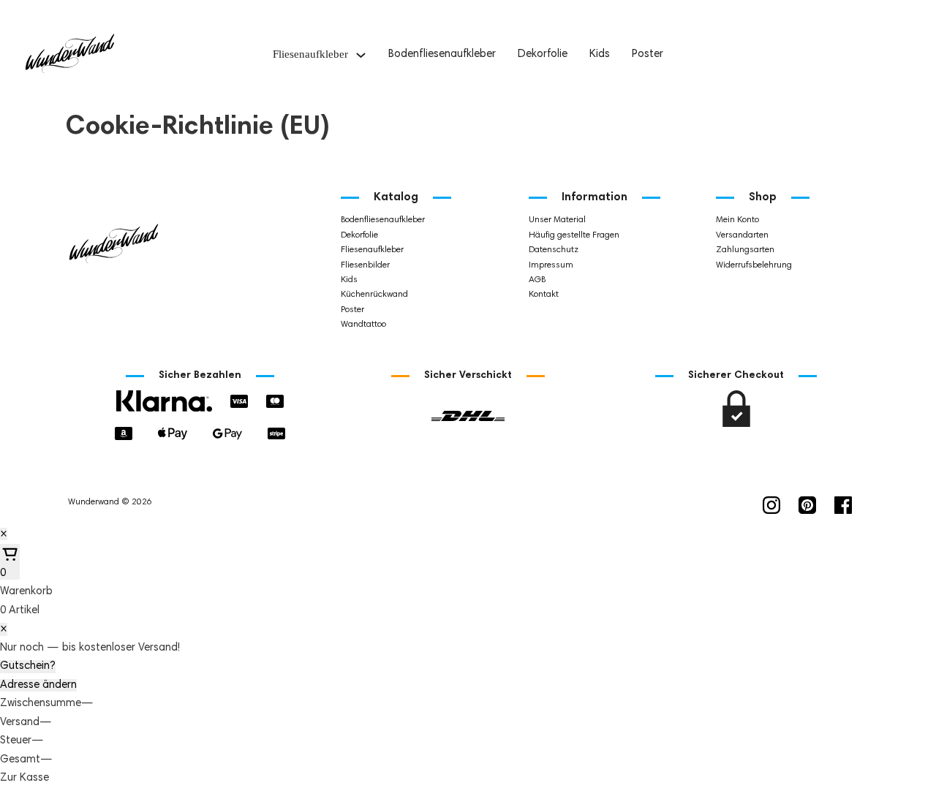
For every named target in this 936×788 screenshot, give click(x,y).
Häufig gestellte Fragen (574, 235)
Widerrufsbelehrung (754, 265)
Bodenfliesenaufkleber (442, 54)
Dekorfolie (542, 54)
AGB (537, 280)
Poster (647, 54)
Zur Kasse (24, 778)
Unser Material (557, 220)
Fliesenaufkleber (310, 54)
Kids (599, 54)
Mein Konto (737, 220)
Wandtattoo (363, 324)
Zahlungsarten (745, 250)
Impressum (551, 265)
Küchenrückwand (374, 294)
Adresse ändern (38, 685)
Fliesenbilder (365, 265)
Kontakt (544, 294)
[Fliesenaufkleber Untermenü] (360, 55)
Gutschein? (28, 666)
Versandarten (742, 235)
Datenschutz (553, 250)
